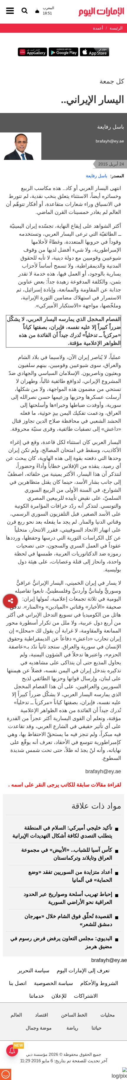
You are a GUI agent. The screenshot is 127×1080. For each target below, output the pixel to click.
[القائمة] (24, 11)
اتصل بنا (18, 983)
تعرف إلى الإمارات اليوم (83, 971)
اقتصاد (41, 1014)
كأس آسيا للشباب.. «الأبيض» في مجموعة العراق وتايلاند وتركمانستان (66, 854)
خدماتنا (36, 996)
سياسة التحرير (33, 971)
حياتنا (97, 1027)
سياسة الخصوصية (53, 983)
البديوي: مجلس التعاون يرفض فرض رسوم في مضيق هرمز (61, 942)
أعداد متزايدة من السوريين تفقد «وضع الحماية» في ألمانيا (70, 876)
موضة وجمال (39, 1027)
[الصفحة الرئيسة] (101, 9)
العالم (16, 1014)
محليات (107, 1014)
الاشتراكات (86, 996)
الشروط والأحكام (99, 983)
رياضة (72, 1027)
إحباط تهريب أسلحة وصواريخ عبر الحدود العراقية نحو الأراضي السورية (68, 898)
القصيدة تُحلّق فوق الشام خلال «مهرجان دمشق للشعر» (68, 920)
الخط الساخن (74, 1014)
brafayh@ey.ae (110, 141)
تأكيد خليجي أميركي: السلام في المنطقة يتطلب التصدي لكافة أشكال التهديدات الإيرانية (62, 832)
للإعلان (58, 996)
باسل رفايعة (96, 175)
